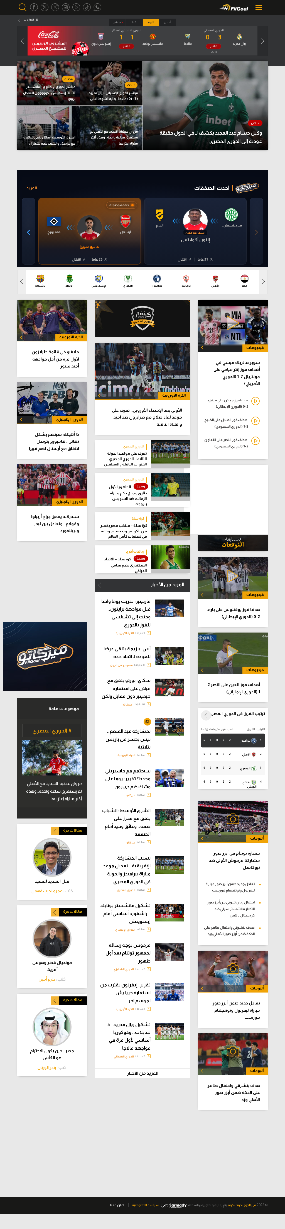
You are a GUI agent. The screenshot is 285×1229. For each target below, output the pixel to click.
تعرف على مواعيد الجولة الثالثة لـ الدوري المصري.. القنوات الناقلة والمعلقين (125, 458)
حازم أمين (47, 979)
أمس (167, 22)
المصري (245, 768)
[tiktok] (87, 7)
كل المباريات (31, 19)
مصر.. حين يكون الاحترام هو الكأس (52, 1054)
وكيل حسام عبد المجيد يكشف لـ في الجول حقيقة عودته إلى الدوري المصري (210, 137)
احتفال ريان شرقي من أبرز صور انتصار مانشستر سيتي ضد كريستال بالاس (231, 908)
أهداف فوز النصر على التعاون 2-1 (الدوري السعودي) (226, 443)
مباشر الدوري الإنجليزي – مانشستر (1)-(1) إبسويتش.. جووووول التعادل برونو (49, 93)
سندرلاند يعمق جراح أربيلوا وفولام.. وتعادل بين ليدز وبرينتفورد (55, 523)
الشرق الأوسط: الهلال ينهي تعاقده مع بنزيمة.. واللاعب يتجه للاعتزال (49, 140)
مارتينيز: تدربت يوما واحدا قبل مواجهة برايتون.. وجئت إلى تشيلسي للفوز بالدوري (125, 613)
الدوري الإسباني (124, 1056)
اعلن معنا (117, 1205)
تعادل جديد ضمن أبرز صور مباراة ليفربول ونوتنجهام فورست (230, 887)
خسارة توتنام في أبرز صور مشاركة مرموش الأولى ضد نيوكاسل (234, 860)
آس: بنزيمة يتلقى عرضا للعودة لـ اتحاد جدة (127, 652)
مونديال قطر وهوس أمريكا (52, 966)
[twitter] (44, 7)
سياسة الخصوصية (145, 1205)
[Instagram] (65, 7)
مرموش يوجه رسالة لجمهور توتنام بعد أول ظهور (128, 953)
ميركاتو (127, 704)
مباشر (118, 22)
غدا (134, 22)
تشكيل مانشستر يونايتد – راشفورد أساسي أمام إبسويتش (125, 913)
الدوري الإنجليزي (125, 929)
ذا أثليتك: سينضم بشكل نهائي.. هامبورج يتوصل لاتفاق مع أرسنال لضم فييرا (54, 441)
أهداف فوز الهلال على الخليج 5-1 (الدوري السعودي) (226, 423)
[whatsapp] (97, 7)
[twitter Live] (55, 7)
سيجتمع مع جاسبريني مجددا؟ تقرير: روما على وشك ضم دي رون (128, 778)
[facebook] (34, 7)
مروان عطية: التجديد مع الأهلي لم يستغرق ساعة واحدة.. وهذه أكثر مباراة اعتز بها (114, 137)
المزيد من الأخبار (167, 584)
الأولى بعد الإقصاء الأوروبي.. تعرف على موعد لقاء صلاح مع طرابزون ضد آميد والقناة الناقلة (147, 417)
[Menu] (259, 7)
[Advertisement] (45, 581)
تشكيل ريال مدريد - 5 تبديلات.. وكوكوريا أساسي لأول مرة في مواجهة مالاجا (129, 1036)
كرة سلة (138, 518)
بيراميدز (245, 740)
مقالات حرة (72, 830)
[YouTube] (76, 7)
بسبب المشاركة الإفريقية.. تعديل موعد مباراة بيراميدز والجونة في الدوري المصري (127, 869)
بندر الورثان (47, 1067)
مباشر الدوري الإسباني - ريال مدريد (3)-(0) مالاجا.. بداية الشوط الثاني (113, 96)
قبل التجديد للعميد (52, 881)
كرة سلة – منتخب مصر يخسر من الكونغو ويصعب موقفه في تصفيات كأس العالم (123, 530)
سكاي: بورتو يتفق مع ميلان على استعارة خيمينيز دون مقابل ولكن (126, 688)
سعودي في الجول (121, 665)
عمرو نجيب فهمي (46, 890)
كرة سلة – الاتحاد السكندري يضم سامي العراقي (125, 565)
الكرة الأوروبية (125, 633)
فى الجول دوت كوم (242, 1205)
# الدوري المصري (52, 730)
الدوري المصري (133, 446)
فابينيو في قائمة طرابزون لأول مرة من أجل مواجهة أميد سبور (55, 358)
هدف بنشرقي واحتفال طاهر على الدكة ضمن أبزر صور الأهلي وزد (229, 930)
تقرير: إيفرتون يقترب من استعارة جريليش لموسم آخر (125, 992)
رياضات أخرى (135, 551)
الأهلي (246, 754)
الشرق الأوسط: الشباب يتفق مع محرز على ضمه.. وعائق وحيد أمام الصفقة (126, 822)
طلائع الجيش (249, 784)
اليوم (151, 22)
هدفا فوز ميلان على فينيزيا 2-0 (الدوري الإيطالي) (227, 403)
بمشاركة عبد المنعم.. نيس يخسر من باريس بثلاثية (128, 739)
